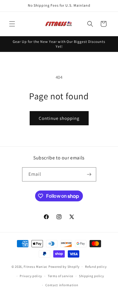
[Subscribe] (89, 174)
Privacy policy (31, 276)
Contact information (61, 285)
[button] (12, 23)
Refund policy (96, 266)
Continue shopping (59, 118)
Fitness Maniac (36, 266)
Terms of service (60, 276)
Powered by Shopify (64, 266)
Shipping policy (91, 276)
